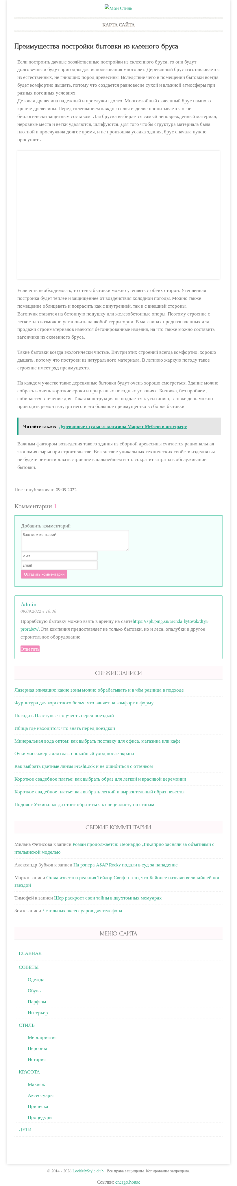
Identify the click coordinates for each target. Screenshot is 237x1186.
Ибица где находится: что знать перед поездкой (64, 728)
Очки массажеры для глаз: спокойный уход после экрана (74, 753)
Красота (29, 1071)
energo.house (127, 1181)
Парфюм (37, 1001)
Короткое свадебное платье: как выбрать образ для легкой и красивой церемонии (100, 778)
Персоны (37, 1048)
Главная (30, 953)
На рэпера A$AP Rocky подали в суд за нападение (125, 864)
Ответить (30, 648)
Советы (29, 967)
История (37, 1059)
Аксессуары (40, 1095)
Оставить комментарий (44, 574)
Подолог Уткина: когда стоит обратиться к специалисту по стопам (84, 804)
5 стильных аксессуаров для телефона (82, 910)
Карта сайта (118, 24)
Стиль (27, 1025)
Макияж (36, 1084)
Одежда (36, 979)
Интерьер (38, 1012)
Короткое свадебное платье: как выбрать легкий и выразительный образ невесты (99, 791)
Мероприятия (42, 1037)
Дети (25, 1129)
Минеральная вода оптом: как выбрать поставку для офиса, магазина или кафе (97, 740)
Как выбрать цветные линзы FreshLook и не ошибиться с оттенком (83, 766)
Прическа (38, 1106)
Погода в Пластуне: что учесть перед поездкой (64, 715)
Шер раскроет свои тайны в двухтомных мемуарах (108, 897)
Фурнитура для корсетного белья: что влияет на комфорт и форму (84, 702)
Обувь (34, 990)
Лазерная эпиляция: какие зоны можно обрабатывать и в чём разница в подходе (99, 689)
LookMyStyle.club (88, 1171)
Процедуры (40, 1117)
